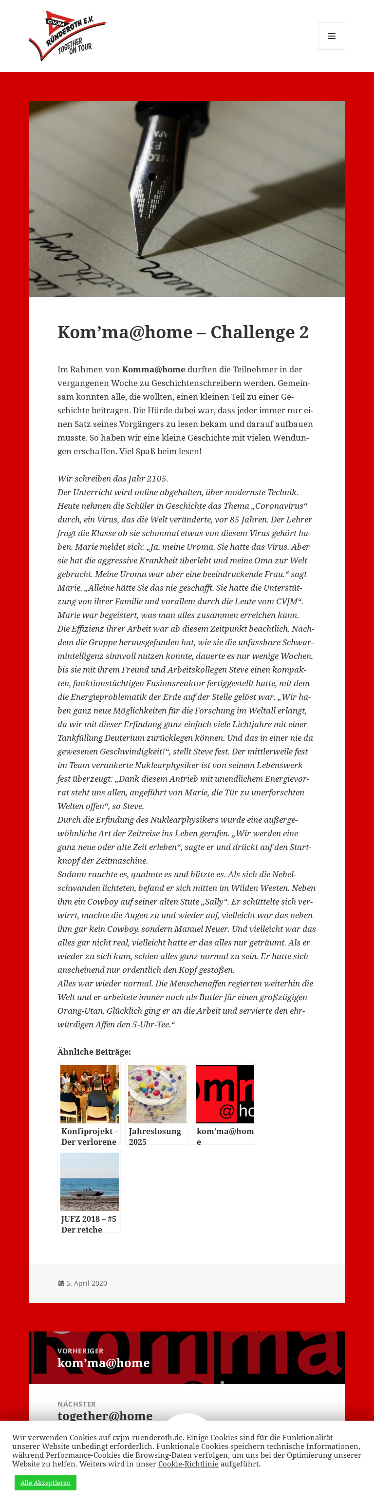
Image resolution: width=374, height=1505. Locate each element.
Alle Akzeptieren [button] (45, 1482)
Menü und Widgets (331, 49)
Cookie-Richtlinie (188, 1463)
